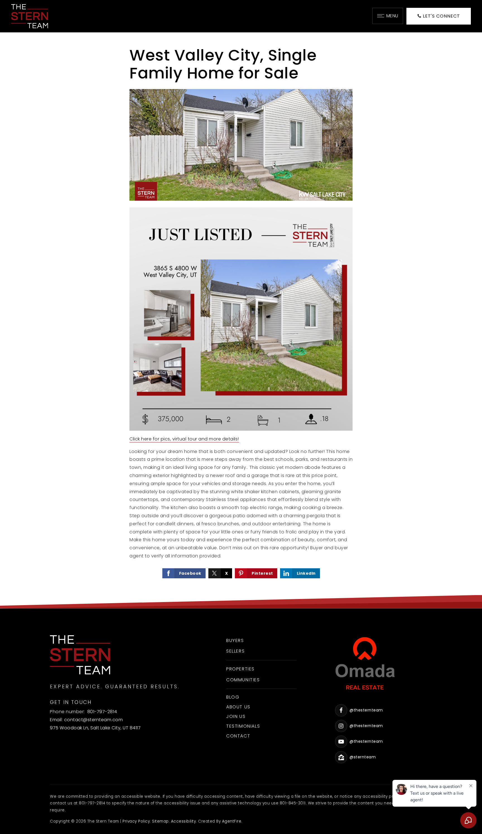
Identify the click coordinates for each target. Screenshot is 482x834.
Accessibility (183, 821)
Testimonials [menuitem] (243, 726)
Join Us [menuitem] (235, 716)
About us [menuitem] (238, 707)
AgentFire (232, 821)
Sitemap (160, 821)
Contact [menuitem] (238, 736)
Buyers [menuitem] (235, 640)
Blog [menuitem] (232, 697)
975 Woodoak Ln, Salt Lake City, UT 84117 (95, 728)
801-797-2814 (102, 711)
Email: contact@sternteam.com (86, 719)
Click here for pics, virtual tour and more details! (184, 439)
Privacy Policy (136, 821)
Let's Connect (440, 16)
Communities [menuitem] (243, 680)
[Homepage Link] (29, 16)
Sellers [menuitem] (235, 651)
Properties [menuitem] (240, 669)
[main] (241, 320)
